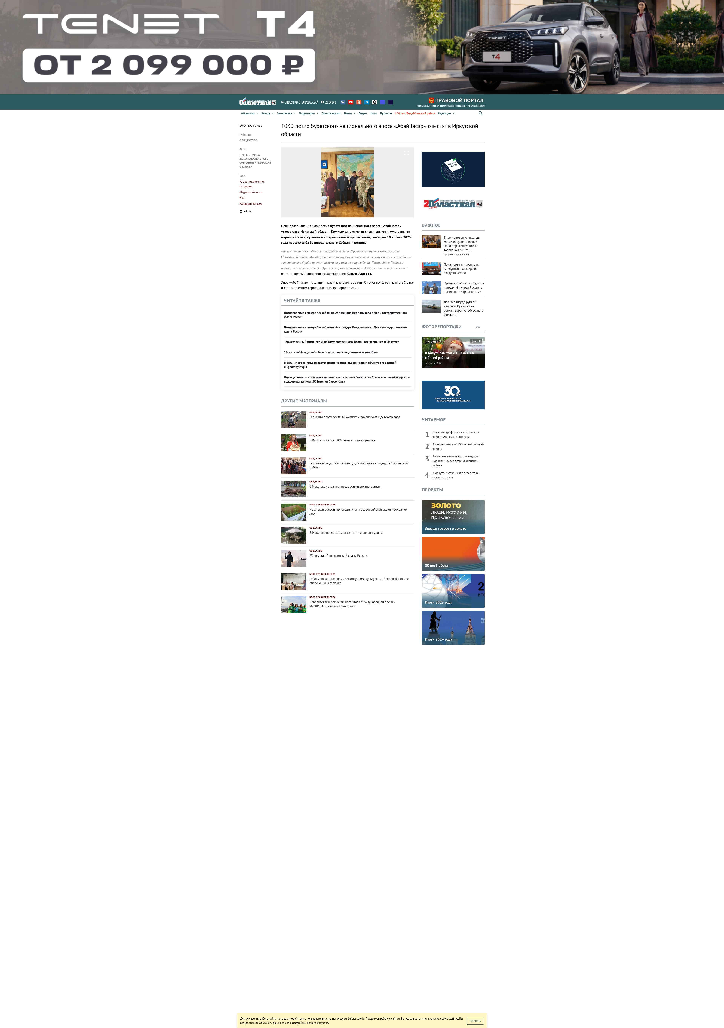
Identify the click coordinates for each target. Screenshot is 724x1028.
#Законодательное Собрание (252, 184)
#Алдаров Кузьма (250, 203)
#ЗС (242, 198)
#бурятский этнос (251, 192)
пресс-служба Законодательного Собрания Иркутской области (255, 160)
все (478, 326)
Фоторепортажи (442, 327)
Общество (248, 140)
